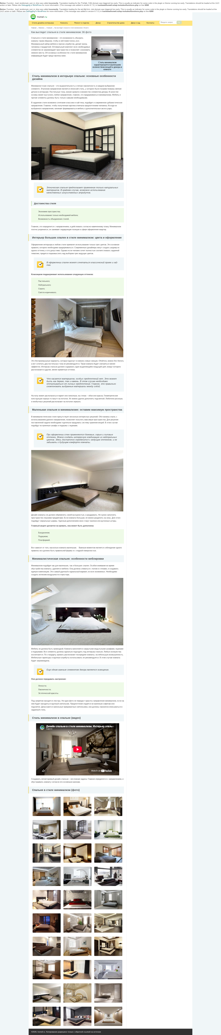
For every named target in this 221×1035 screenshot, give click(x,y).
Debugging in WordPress (31, 5)
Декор (98, 23)
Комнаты (64, 23)
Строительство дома (115, 23)
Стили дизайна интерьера (43, 23)
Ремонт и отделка (81, 23)
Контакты (150, 23)
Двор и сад (135, 23)
